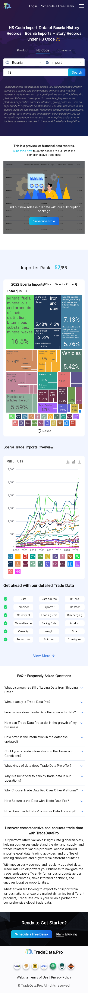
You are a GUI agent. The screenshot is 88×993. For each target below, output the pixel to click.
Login (33, 6)
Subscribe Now (22, 151)
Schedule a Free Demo (57, 6)
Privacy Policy (61, 977)
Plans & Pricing (66, 934)
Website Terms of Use (32, 977)
